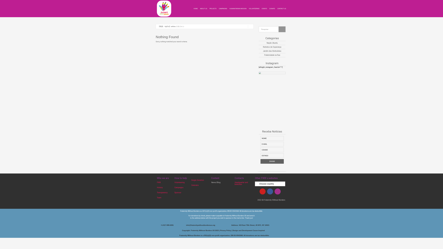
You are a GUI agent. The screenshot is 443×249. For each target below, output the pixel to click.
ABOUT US (203, 8)
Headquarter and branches (241, 183)
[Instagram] (278, 191)
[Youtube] (263, 191)
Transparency (162, 192)
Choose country (266, 184)
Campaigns (178, 187)
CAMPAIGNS (223, 8)
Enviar (272, 161)
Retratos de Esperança (272, 47)
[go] (251, 26)
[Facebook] (270, 191)
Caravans (195, 185)
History (160, 187)
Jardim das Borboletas (272, 51)
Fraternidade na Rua (272, 55)
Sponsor (177, 192)
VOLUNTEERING (254, 8)
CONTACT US (281, 8)
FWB (159, 182)
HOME (196, 8)
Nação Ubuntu (272, 43)
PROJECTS (213, 8)
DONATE (272, 8)
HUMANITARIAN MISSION (238, 8)
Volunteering (179, 182)
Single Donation (197, 180)
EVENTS (264, 8)
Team (159, 198)
